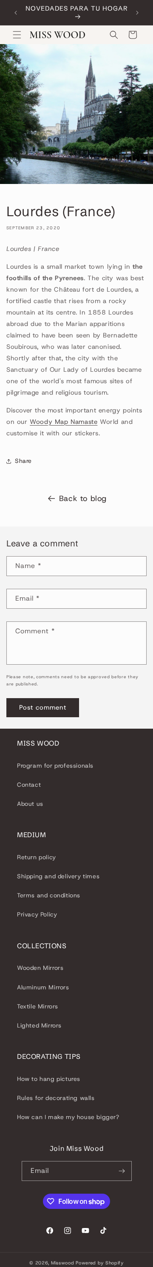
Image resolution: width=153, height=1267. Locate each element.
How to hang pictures (48, 1079)
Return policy (36, 857)
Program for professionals (55, 765)
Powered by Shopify (100, 1263)
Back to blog (83, 498)
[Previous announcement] (15, 12)
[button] (17, 34)
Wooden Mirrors (40, 968)
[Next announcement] (137, 12)
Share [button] (23, 461)
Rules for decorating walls (56, 1098)
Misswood (62, 1263)
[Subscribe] (122, 1171)
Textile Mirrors (37, 1006)
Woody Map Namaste (63, 422)
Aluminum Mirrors (43, 987)
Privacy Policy (37, 914)
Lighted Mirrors (39, 1025)
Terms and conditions (48, 895)
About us (30, 804)
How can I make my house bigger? (68, 1117)
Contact (29, 784)
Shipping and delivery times (58, 876)
